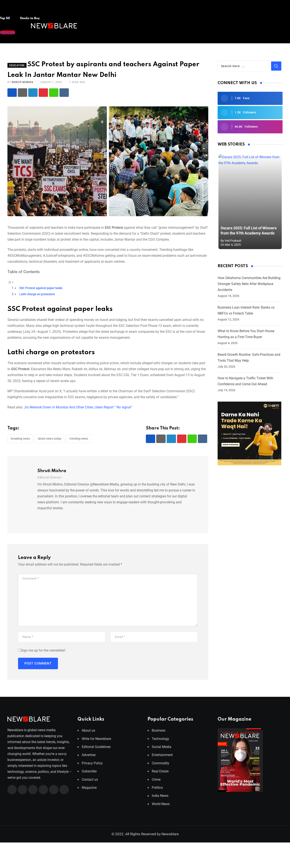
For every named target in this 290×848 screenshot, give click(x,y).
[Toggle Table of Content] (10, 282)
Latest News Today (49, 438)
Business (158, 730)
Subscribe (89, 771)
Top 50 (5, 18)
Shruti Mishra (22, 82)
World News (161, 804)
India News (160, 796)
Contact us (90, 779)
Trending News (78, 438)
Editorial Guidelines (96, 747)
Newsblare (170, 834)
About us (88, 730)
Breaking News (20, 438)
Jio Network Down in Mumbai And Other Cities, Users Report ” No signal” (78, 407)
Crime (156, 779)
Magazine (89, 788)
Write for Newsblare (96, 739)
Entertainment (162, 755)
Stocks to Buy (29, 18)
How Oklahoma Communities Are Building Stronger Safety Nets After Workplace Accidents (249, 284)
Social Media (161, 747)
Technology (160, 739)
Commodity (160, 763)
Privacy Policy (92, 763)
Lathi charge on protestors (37, 294)
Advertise (89, 755)
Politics (157, 788)
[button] (8, 10)
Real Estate (160, 771)
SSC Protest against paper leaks (40, 288)
